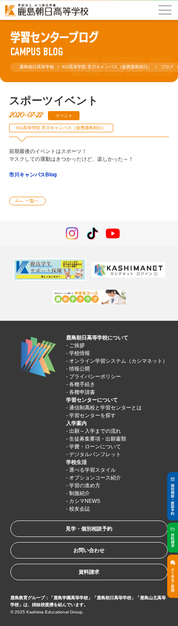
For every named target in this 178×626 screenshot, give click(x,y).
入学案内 (76, 423)
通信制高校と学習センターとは (105, 408)
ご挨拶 (77, 345)
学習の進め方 (84, 485)
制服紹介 (79, 493)
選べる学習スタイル (92, 470)
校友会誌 (79, 509)
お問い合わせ (89, 550)
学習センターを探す (92, 415)
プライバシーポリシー (95, 377)
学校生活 (76, 462)
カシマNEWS (84, 501)
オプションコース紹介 (95, 478)
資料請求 (89, 572)
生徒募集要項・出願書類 (97, 439)
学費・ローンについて (95, 447)
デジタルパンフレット (95, 454)
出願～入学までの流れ (95, 431)
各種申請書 (82, 392)
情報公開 (79, 369)
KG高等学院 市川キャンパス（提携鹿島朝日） (61, 127)
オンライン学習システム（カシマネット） (118, 361)
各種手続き (82, 384)
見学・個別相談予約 (89, 529)
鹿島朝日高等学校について (97, 338)
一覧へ (31, 200)
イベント (64, 115)
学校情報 (79, 353)
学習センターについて (92, 400)
